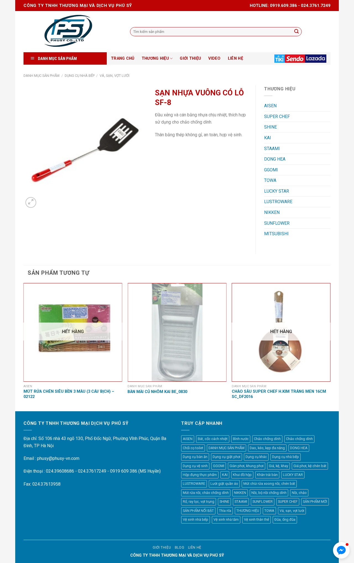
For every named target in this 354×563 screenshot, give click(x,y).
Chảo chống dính (267, 439)
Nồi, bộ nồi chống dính (269, 493)
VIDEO (214, 58)
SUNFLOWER (277, 223)
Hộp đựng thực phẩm (200, 475)
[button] (341, 550)
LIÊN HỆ (235, 58)
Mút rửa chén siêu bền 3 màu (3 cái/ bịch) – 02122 (69, 394)
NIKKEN (272, 212)
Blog (179, 547)
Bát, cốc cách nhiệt (213, 439)
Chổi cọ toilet (193, 448)
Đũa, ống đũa (284, 519)
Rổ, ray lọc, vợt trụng (198, 501)
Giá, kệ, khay (278, 466)
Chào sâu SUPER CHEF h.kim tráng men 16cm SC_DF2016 (279, 394)
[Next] (330, 346)
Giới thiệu (162, 547)
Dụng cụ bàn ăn (195, 457)
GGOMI (271, 169)
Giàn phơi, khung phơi (247, 466)
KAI (267, 137)
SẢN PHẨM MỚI (315, 501)
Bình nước (241, 439)
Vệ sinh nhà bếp (195, 519)
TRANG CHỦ (122, 58)
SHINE (270, 127)
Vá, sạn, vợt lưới (114, 76)
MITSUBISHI (276, 233)
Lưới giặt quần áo (224, 483)
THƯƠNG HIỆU (155, 58)
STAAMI (272, 148)
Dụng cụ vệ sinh (195, 466)
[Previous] (24, 346)
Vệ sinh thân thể (256, 519)
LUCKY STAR (276, 191)
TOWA (270, 180)
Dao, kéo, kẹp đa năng (267, 448)
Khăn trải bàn (267, 475)
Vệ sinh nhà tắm (226, 519)
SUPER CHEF (277, 116)
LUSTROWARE (278, 201)
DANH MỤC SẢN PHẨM (41, 76)
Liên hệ (194, 547)
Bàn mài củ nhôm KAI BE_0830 (157, 391)
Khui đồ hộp (242, 475)
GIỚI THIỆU (190, 58)
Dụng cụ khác (256, 457)
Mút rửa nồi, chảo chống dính (206, 493)
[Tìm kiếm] (296, 31)
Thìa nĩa (225, 511)
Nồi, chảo (299, 493)
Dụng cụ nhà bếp (80, 76)
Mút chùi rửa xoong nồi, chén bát (269, 483)
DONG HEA (274, 159)
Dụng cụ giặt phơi (226, 457)
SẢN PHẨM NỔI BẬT (198, 511)
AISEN (270, 105)
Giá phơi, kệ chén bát (309, 466)
